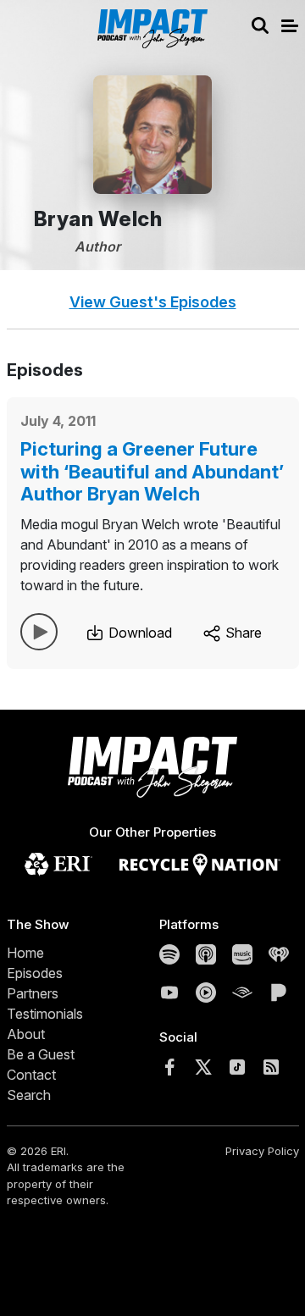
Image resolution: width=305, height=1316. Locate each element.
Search (29, 1095)
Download (138, 632)
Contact (31, 1074)
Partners (32, 993)
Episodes (35, 973)
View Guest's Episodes (152, 302)
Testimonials (45, 1013)
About (26, 1034)
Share (242, 632)
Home (25, 952)
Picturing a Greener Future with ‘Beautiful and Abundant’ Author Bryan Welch (152, 471)
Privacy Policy (262, 1151)
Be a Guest (41, 1054)
